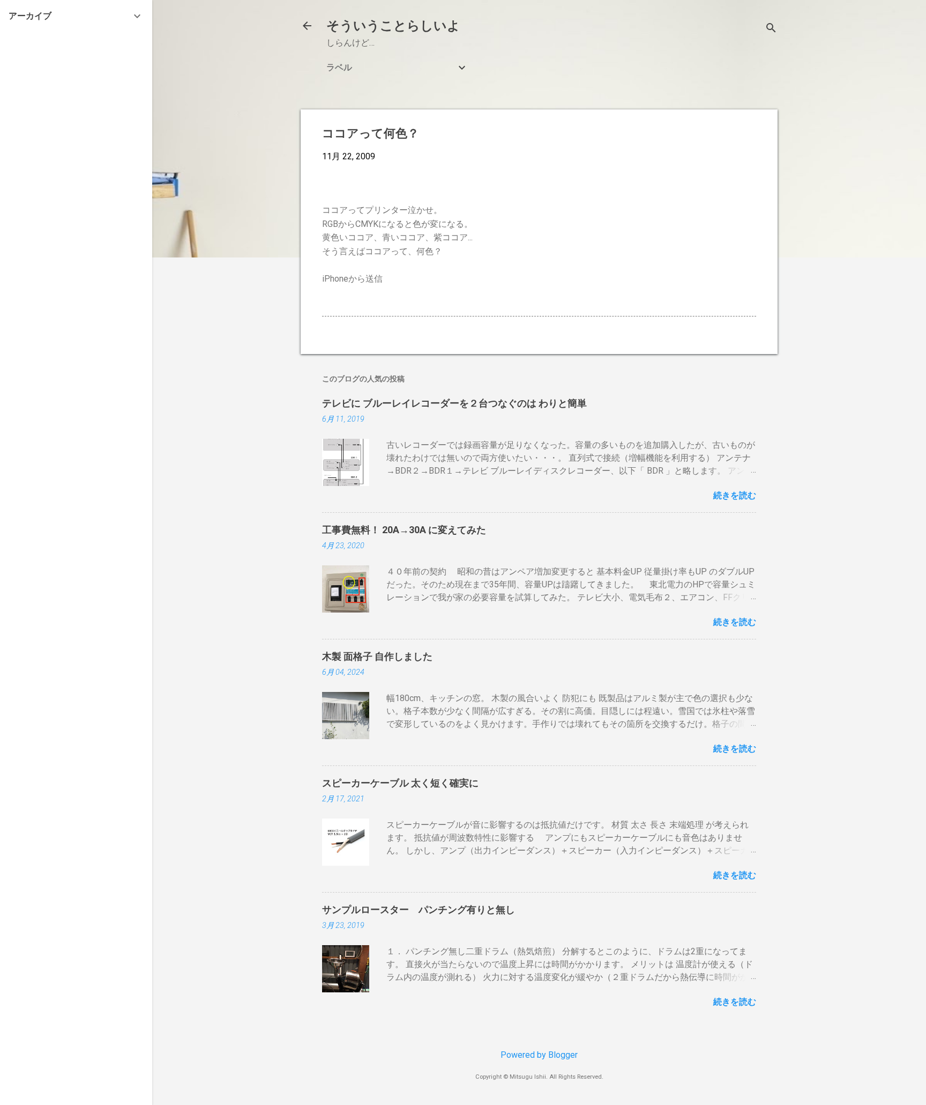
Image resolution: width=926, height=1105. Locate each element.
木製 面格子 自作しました (377, 656)
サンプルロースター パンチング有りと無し (418, 909)
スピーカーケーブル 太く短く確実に (400, 783)
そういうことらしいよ (393, 25)
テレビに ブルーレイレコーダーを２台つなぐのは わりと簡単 (454, 403)
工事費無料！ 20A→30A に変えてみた (404, 529)
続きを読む (734, 495)
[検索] (771, 29)
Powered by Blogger (539, 1055)
